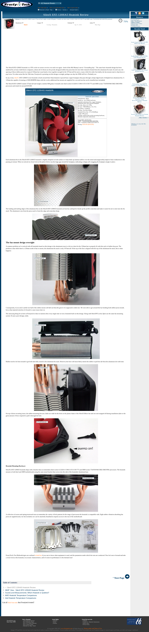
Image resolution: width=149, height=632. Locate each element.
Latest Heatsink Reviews (29, 620)
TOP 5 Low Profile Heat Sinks (57, 7)
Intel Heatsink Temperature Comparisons (20, 598)
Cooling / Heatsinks (52, 24)
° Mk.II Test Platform (136, 21)
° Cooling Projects (135, 26)
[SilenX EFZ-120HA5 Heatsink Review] (8, 28)
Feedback (85, 620)
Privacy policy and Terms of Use (93, 628)
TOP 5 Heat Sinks (42, 7)
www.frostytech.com (66, 628)
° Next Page (119, 578)
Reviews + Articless (62, 9)
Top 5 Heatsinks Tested (28, 622)
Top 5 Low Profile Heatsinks (30, 623)
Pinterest (55, 623)
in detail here (38, 555)
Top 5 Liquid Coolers (28, 624)
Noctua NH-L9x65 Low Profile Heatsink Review (139, 115)
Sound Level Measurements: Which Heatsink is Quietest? (27, 593)
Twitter (54, 622)
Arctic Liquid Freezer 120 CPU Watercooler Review (139, 43)
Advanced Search (74, 9)
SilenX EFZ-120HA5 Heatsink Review (66, 14)
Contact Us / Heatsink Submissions (91, 622)
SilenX (25, 24)
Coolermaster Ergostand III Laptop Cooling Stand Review (140, 84)
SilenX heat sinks (12, 602)
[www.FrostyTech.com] (17, 9)
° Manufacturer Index (136, 23)
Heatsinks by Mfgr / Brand (29, 625)
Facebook (55, 620)
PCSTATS (134, 125)
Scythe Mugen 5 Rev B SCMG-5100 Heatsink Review (139, 57)
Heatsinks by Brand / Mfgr (46, 9)
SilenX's (16, 78)
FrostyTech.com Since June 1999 (11, 621)
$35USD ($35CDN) (88, 124)
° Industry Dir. (134, 25)
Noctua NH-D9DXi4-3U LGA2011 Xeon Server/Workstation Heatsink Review (139, 99)
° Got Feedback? (134, 19)
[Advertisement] (66, 45)
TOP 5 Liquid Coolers (72, 7)
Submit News (86, 623)
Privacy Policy (86, 624)
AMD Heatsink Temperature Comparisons (21, 595)
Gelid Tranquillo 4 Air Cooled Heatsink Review (140, 70)
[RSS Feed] (139, 14)
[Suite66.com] (134, 624)
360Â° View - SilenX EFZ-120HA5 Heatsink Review (24, 590)
